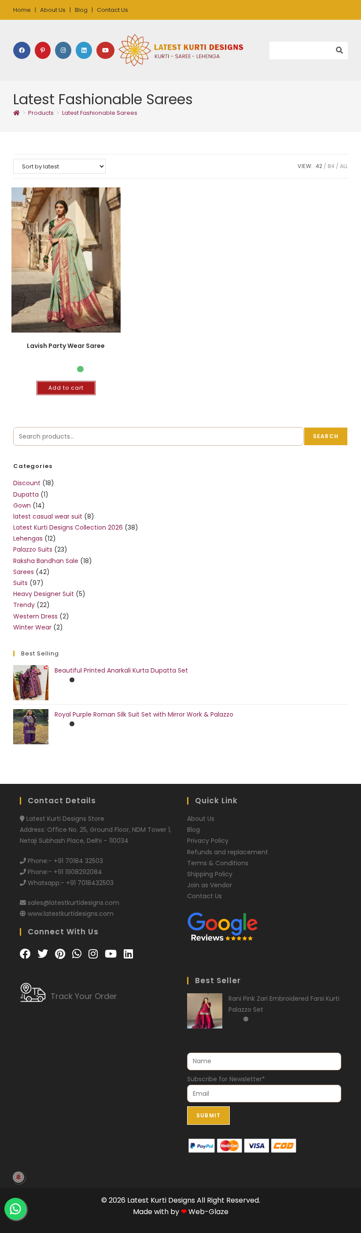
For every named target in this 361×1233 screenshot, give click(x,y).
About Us (53, 10)
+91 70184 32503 (78, 860)
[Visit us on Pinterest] (61, 954)
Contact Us (112, 10)
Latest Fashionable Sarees (99, 113)
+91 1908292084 (78, 871)
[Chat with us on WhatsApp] (78, 954)
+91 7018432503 (90, 882)
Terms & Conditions (217, 863)
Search (326, 436)
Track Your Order (84, 996)
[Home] (16, 113)
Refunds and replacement (227, 852)
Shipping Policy (209, 874)
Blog (81, 10)
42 (319, 166)
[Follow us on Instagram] (94, 954)
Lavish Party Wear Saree (66, 345)
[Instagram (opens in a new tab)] (63, 50)
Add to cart (66, 387)
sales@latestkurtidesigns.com (73, 902)
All (344, 166)
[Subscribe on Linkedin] (128, 954)
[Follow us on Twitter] (44, 954)
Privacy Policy (207, 840)
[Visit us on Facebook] (26, 954)
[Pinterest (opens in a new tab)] (43, 50)
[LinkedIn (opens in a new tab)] (84, 50)
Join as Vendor (209, 885)
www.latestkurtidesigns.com (71, 913)
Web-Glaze (208, 1212)
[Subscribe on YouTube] (112, 954)
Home (22, 10)
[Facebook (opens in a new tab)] (21, 50)
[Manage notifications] (18, 1177)
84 (331, 166)
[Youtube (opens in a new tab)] (105, 50)
